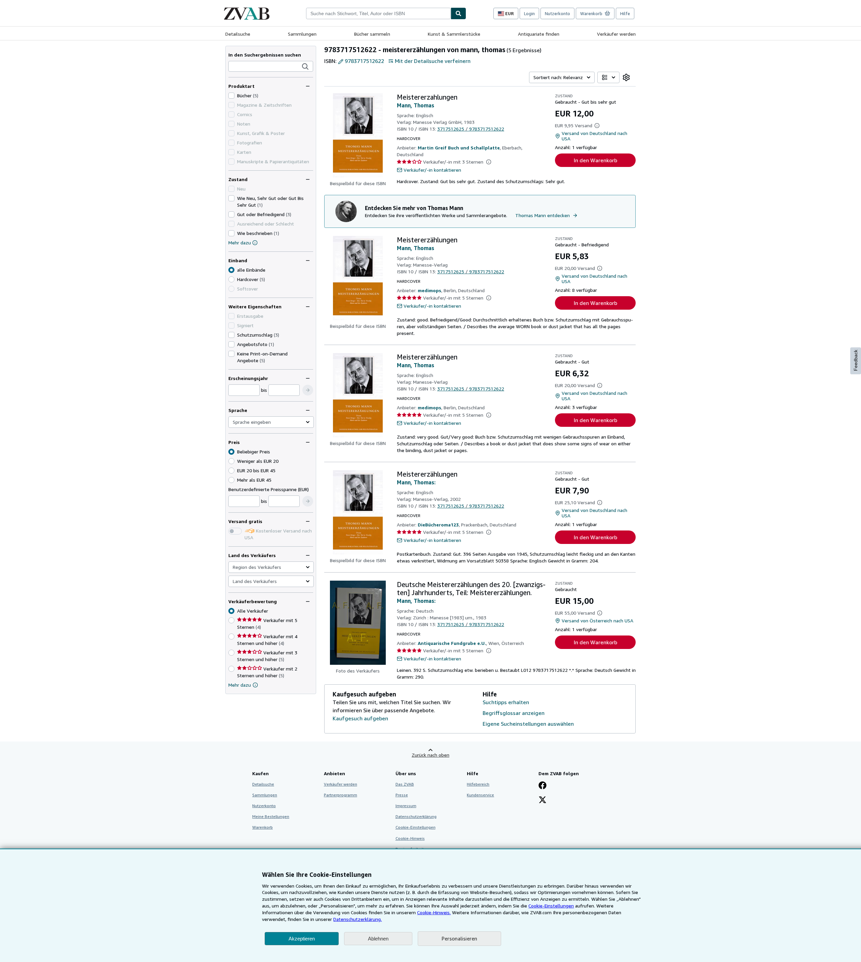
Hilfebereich (478, 784)
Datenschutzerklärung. (357, 919)
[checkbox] (231, 96)
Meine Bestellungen (270, 816)
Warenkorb (262, 827)
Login (529, 13)
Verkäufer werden (616, 34)
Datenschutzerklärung (416, 816)
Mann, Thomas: (416, 482)
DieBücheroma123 (438, 524)
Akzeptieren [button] (302, 938)
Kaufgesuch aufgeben (360, 718)
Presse (402, 794)
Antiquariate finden (538, 34)
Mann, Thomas (415, 105)
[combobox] (378, 13)
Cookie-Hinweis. (434, 912)
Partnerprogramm (340, 794)
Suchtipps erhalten (506, 702)
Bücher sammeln (372, 34)
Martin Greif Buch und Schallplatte (459, 147)
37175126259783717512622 (470, 129)
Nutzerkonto (557, 13)
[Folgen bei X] (542, 800)
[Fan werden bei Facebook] (542, 786)
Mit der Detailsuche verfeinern (433, 61)
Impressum (406, 805)
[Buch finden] (458, 13)
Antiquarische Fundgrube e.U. (452, 643)
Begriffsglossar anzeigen (514, 713)
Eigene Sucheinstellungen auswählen (528, 723)
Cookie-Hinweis (410, 838)
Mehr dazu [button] (239, 685)
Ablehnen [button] (378, 938)
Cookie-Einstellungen (551, 905)
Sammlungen (302, 34)
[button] (305, 66)
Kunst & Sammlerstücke (454, 34)
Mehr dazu (239, 242)
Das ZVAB (405, 784)
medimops (429, 290)
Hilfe (625, 13)
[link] (626, 77)
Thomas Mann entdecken (542, 215)
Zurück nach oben (430, 755)
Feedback (855, 360)
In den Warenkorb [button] (595, 160)
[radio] (231, 279)
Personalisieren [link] (459, 938)
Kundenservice (480, 794)
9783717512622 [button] (364, 61)
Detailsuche (237, 34)
